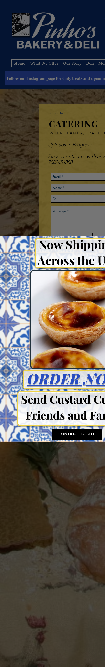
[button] (77, 434)
